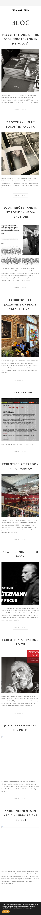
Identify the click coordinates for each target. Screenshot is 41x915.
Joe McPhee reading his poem (20, 727)
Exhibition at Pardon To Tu (20, 642)
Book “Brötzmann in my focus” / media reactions (20, 212)
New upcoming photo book (20, 554)
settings (28, 908)
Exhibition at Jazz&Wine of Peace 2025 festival (20, 304)
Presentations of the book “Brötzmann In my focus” (20, 39)
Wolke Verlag (20, 392)
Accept (6, 912)
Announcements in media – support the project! (20, 815)
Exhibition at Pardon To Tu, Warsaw (20, 466)
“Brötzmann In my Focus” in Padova (20, 124)
